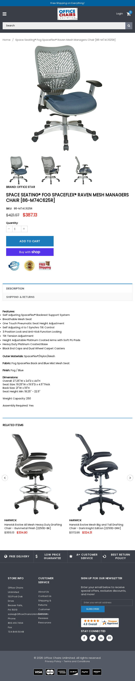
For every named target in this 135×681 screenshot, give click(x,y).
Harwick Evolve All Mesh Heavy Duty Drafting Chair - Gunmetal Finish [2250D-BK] (33, 526)
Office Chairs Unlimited (59, 658)
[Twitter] (92, 638)
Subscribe (92, 609)
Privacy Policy (53, 661)
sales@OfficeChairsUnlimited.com (28, 614)
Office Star (26, 187)
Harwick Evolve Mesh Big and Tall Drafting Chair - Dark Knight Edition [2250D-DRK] (96, 526)
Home (7, 39)
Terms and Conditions (77, 661)
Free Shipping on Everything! (67, 3)
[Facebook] (84, 638)
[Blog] (109, 638)
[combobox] (67, 25)
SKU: (9, 208)
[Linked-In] (101, 638)
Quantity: (12, 223)
